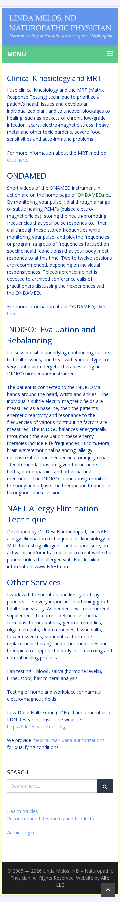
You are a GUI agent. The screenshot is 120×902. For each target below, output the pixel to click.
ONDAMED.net (93, 195)
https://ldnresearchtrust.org (36, 726)
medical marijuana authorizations (69, 740)
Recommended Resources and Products (50, 818)
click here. (17, 160)
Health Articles (22, 811)
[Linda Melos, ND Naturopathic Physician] (60, 26)
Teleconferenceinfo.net (68, 272)
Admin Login (20, 832)
